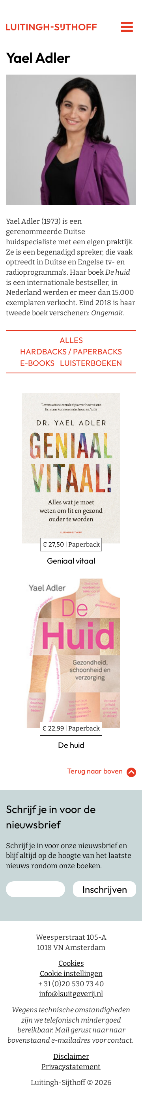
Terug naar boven (95, 771)
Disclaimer (71, 1056)
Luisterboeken (91, 363)
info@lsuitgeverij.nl (71, 993)
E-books (37, 363)
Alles (71, 340)
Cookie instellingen (71, 973)
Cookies (71, 963)
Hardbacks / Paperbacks (71, 351)
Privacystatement (71, 1066)
